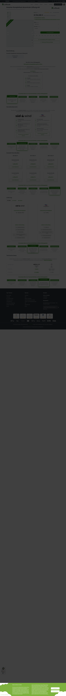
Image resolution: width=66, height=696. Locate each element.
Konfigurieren (55, 688)
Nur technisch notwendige (4, 694)
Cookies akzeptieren (55, 691)
